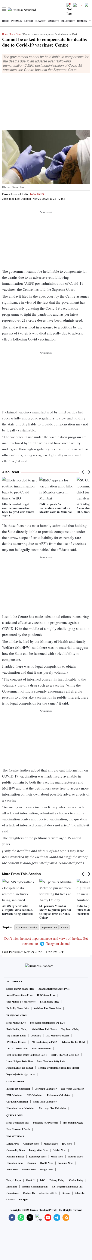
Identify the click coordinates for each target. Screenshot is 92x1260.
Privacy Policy (57, 1180)
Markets (53, 21)
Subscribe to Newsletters (45, 1122)
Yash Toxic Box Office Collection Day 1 (26, 1054)
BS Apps (23, 1199)
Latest (28, 21)
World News (57, 1156)
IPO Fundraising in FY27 (44, 1042)
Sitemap (66, 1193)
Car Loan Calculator (17, 1101)
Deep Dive (36, 1035)
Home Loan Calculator (45, 1101)
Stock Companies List (17, 1122)
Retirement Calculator (58, 1095)
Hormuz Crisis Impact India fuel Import (58, 1067)
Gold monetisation (41, 1048)
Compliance (12, 1193)
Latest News (12, 1143)
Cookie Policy (76, 1180)
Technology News (37, 1156)
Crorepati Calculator (46, 1088)
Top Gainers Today (16, 1035)
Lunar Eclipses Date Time (19, 1061)
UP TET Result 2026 (17, 1048)
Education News (14, 1163)
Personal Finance (15, 1156)
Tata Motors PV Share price (21, 1001)
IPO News (67, 1143)
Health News (46, 1163)
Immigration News (38, 1150)
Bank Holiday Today (17, 1029)
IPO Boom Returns (16, 1042)
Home (5, 21)
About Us (30, 1180)
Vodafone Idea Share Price (47, 1008)
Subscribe (80, 1193)
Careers (10, 1199)
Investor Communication (34, 1186)
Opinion (82, 21)
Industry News (75, 1156)
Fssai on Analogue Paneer (19, 1067)
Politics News (29, 1169)
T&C (42, 1180)
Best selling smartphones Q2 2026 (47, 1022)
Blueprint (68, 21)
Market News (51, 1143)
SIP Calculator (35, 1095)
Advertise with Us (48, 1193)
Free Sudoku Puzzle (73, 1122)
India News (15, 34)
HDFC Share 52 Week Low (65, 1054)
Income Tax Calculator (18, 1088)
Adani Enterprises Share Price (54, 988)
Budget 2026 (46, 1169)
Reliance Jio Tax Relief (73, 1042)
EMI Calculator (14, 1095)
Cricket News (59, 1150)
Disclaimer (11, 1186)
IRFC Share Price (46, 995)
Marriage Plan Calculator (52, 1108)
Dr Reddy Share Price (17, 1008)
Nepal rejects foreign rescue (20, 1074)
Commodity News (15, 1150)
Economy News (65, 1163)
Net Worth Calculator (72, 1088)
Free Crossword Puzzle (18, 1129)
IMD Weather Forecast (57, 1035)
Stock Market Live (16, 1022)
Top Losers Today (70, 1029)
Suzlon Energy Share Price (20, 988)
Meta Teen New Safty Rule (51, 1061)
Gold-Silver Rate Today (44, 1029)
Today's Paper (13, 1180)
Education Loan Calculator (20, 1108)
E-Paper (41, 21)
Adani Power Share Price (19, 995)
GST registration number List (67, 1186)
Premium (16, 21)
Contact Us (29, 1193)
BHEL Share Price (49, 1001)
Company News (31, 1143)
